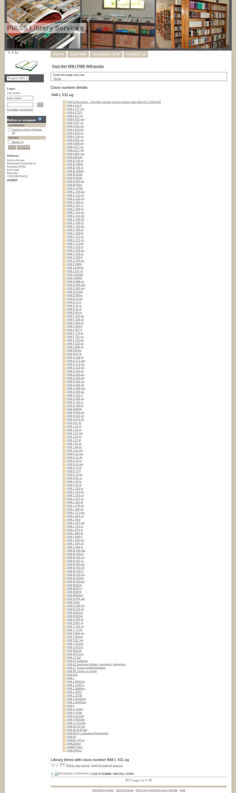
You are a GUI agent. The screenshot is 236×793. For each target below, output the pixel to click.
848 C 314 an (75, 212)
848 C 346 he (75, 219)
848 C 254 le (75, 202)
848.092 (72, 674)
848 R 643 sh (75, 609)
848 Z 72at (74, 657)
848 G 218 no (75, 367)
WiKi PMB (76, 66)
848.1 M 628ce (76, 699)
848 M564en (75, 595)
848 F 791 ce (75, 336)
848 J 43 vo (74, 443)
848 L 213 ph (75, 492)
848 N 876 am (76, 598)
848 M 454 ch (75, 567)
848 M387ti (74, 592)
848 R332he (75, 616)
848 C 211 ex (75, 195)
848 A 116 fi (74, 105)
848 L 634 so (75, 516)
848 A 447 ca (75, 122)
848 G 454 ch (75, 385)
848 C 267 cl (75, 205)
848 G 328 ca (75, 381)
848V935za (74, 750)
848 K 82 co (74, 478)
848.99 (71, 736)
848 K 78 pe (75, 474)
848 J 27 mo (75, 433)
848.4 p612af (75, 716)
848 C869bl (74, 278)
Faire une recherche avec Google (157, 790)
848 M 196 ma (76, 550)
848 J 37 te (74, 440)
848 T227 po (75, 640)
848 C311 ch (75, 271)
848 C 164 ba (75, 191)
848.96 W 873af (77, 730)
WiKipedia (95, 66)
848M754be (75, 747)
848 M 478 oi (75, 571)
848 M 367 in (75, 561)
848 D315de (75, 291)
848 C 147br (75, 188)
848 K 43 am (75, 464)
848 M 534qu (75, 578)
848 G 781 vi (75, 402)
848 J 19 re (74, 426)
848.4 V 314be (76, 723)
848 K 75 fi (74, 471)
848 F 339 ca (75, 319)
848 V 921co (75, 647)
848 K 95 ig (74, 485)
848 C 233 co (75, 198)
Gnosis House (125, 790)
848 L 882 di (75, 533)
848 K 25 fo (74, 461)
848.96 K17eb (76, 726)
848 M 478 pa (76, 574)
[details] (52, 774)
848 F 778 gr (75, 333)
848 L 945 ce (75, 543)
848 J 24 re (74, 429)
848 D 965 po (75, 288)
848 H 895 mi (75, 412)
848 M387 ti (74, 588)
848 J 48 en (74, 447)
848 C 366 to (75, 233)
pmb (182, 790)
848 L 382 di (75, 502)
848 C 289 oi (75, 209)
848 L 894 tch (75, 540)
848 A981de (75, 157)
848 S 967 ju (75, 623)
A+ (17, 52)
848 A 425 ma (75, 119)
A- (9, 52)
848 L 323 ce (75, 498)
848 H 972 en (75, 419)
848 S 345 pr (75, 619)
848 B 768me (75, 171)
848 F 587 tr (74, 329)
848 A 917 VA (75, 150)
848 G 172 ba (75, 364)
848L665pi (74, 743)
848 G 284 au (75, 374)
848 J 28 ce (74, 436)
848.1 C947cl (75, 685)
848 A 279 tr (74, 112)
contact (12, 179)
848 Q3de (73, 602)
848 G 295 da (75, 378)
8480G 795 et (75, 740)
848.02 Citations (77, 661)
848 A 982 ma (75, 153)
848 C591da (75, 274)
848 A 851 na (75, 140)
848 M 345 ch (75, 557)
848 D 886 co (75, 281)
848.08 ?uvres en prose (82, 671)
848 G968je (74, 409)
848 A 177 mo (75, 109)
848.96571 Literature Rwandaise (88, 733)
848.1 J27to (74, 695)
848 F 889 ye (75, 347)
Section (13, 137)
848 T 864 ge (75, 633)
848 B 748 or (75, 167)
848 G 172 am (76, 360)
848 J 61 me (75, 450)
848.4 (70, 705)
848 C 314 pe (75, 216)
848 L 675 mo (76, 523)
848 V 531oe (75, 643)
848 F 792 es (75, 340)
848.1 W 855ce (76, 702)
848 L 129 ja (75, 488)
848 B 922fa (75, 174)
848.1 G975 (74, 692)
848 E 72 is (74, 302)
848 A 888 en (75, 143)
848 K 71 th (74, 467)
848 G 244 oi (75, 371)
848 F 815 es (75, 343)
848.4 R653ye (76, 719)
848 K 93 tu (74, 481)
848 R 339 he (75, 605)
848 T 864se (75, 636)
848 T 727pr (75, 630)
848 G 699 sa (75, 398)
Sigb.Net (59, 66)
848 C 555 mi (75, 260)
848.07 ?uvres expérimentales (86, 667)
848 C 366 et (75, 229)
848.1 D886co (76, 688)
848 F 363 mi (75, 323)
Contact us (136, 54)
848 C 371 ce (75, 240)
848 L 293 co (75, 495)
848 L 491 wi (75, 509)
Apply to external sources (107, 765)
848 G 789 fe (75, 405)
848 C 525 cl (75, 247)
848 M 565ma (76, 581)
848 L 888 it (74, 536)
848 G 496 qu (75, 392)
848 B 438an (75, 164)
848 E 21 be (75, 298)
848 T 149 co (75, 626)
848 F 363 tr (74, 326)
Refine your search (78, 765)
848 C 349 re (75, 222)
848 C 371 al (75, 236)
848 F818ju (74, 350)
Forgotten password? (20, 109)
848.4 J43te (74, 712)
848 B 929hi (75, 178)
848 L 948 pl (75, 547)
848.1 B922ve (76, 681)
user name (13, 93)
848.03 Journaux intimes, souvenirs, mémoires (96, 664)
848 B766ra (74, 185)
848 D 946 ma (76, 285)
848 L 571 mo (76, 512)
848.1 (70, 678)
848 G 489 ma (76, 388)
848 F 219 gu (75, 316)
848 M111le (74, 585)
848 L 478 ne (75, 505)
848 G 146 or (75, 357)
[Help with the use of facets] (40, 119)
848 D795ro (74, 295)
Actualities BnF (106, 54)
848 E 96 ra (74, 312)
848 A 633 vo (75, 133)
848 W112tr (74, 650)
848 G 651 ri (75, 395)
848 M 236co (75, 554)
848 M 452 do (76, 564)
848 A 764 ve (75, 136)
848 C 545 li (75, 257)
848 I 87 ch (74, 423)
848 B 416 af (75, 160)
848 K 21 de (75, 457)
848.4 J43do (75, 709)
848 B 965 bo (75, 181)
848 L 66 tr (74, 519)
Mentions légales (103, 790)
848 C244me (75, 267)
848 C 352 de (75, 226)
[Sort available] (62, 765)
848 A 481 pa (75, 126)
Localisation (16, 125)
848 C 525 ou (75, 250)
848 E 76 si (74, 305)
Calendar (78, 54)
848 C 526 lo (75, 254)
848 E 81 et (74, 309)
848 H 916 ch (75, 416)
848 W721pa (75, 654)
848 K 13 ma (75, 454)
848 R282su (75, 612)
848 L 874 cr (75, 530)
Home (58, 54)
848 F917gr (74, 354)
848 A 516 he (75, 129)
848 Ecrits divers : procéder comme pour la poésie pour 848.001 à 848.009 (114, 102)
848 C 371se (75, 243)
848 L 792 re (75, 526)
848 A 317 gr (75, 116)
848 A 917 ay (75, 147)
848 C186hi (74, 264)
